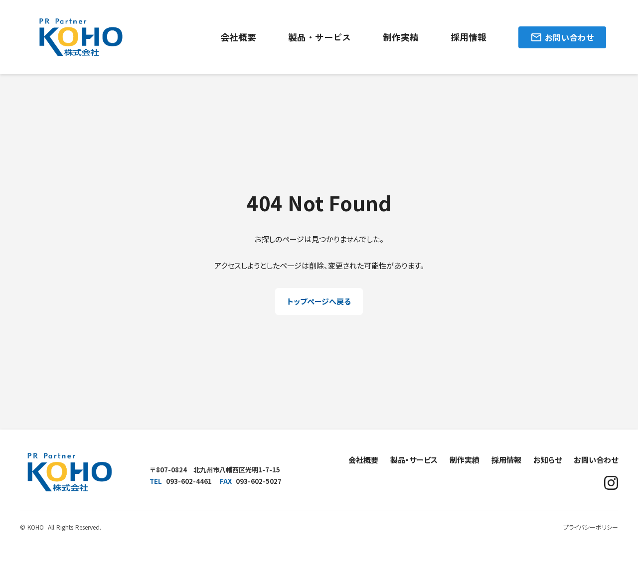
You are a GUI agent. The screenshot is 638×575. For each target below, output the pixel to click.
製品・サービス (319, 37)
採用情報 (468, 37)
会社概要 (238, 37)
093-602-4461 (189, 481)
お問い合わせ (596, 459)
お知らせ (547, 459)
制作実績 (401, 37)
